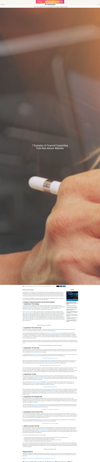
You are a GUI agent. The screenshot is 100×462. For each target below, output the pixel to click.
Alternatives (62, 6)
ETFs (54, 6)
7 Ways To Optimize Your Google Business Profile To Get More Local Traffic (40, 458)
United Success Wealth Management (53, 333)
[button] (57, 286)
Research (46, 6)
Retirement (57, 6)
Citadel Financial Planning (36, 404)
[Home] (50, 4)
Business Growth (50, 6)
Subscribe (66, 6)
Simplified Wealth (44, 419)
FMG (33, 286)
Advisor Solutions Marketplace (28, 286)
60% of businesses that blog (41, 378)
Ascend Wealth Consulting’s (37, 381)
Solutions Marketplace (40, 6)
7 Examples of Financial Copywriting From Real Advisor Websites (42, 286)
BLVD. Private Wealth (36, 354)
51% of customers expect (42, 430)
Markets (35, 6)
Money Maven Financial (28, 311)
